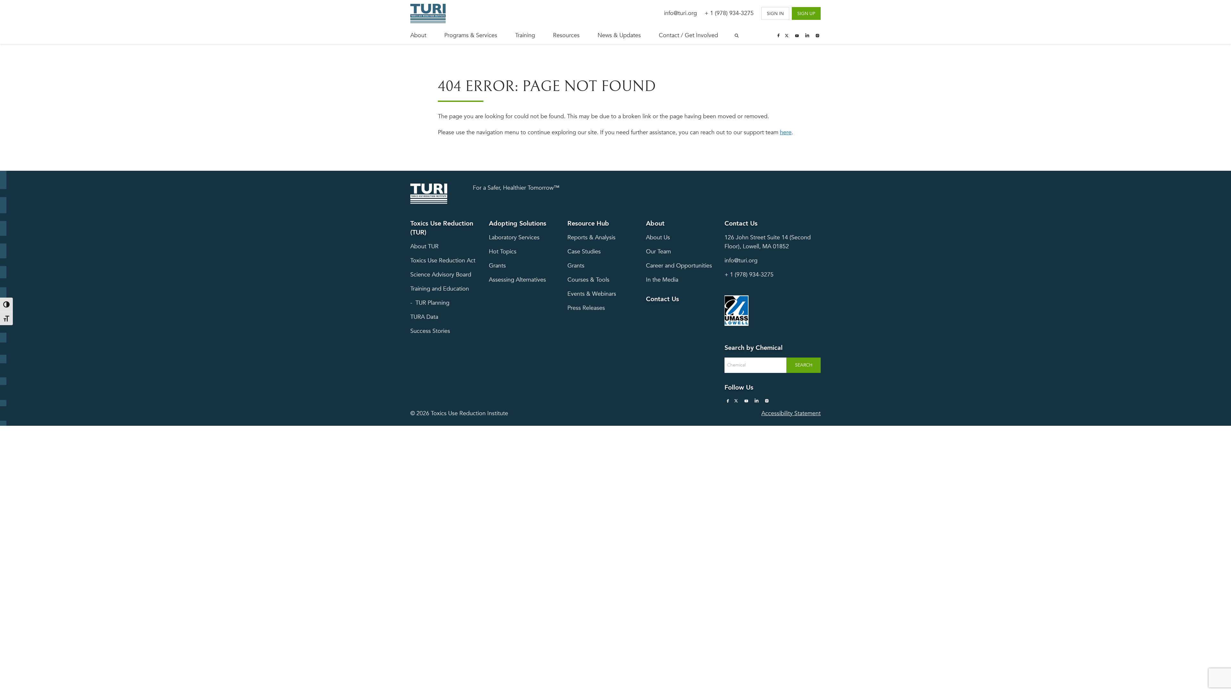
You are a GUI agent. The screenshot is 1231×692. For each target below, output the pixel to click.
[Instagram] (817, 35)
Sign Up (806, 14)
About (418, 35)
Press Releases (586, 308)
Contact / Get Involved (688, 35)
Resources (566, 35)
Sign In (775, 14)
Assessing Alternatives (517, 280)
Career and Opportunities (679, 266)
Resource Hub (588, 223)
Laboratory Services (514, 238)
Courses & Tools (588, 280)
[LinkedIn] (807, 35)
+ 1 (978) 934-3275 (729, 13)
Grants (497, 266)
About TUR (424, 247)
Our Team (658, 252)
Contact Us (662, 299)
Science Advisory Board (440, 275)
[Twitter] (786, 35)
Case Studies (584, 252)
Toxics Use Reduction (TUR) (441, 228)
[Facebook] (778, 35)
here (785, 132)
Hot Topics (502, 252)
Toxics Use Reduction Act (442, 261)
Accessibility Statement (791, 413)
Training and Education (439, 289)
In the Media (662, 280)
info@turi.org (680, 13)
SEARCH (803, 365)
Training (525, 35)
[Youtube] (797, 35)
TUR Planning (432, 303)
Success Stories (430, 331)
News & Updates (619, 35)
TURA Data (424, 317)
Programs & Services (470, 35)
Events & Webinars (591, 294)
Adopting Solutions (517, 223)
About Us (658, 238)
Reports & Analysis (591, 238)
